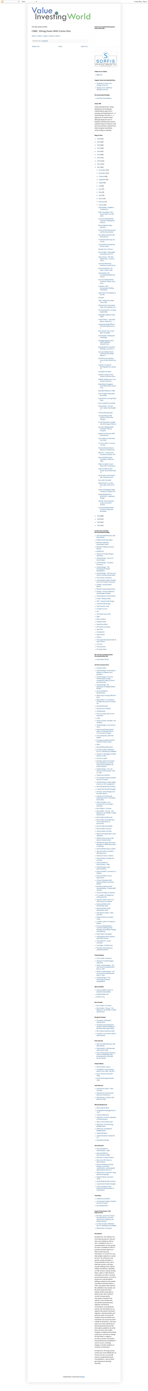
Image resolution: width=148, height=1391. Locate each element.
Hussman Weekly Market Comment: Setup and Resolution (105, 509)
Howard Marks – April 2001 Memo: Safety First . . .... (106, 320)
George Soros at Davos (105, 249)
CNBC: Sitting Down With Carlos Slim (106, 301)
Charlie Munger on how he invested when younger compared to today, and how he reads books (106, 679)
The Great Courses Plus (104, 614)
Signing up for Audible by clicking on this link (104, 89)
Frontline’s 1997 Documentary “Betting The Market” (106, 288)
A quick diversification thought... (106, 789)
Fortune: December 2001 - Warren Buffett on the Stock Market (105, 882)
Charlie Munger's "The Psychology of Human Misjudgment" (103, 979)
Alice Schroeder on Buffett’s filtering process (105, 852)
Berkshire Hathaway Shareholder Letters (103, 543)
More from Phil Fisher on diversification (104, 1161)
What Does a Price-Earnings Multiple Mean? (105, 1125)
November (102, 173)
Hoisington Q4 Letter (104, 372)
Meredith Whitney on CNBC (106, 391)
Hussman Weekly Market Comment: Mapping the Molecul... (106, 220)
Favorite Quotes (101, 668)
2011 (98, 167)
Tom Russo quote (102, 758)
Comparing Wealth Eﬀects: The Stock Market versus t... (106, 326)
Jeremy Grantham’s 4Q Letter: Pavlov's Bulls (105, 269)
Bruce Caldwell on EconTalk (106, 403)
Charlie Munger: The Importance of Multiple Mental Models (106, 686)
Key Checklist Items (102, 706)
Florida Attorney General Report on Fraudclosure (106, 449)
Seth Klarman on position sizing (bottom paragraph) (106, 1173)
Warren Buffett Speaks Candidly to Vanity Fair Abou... (106, 459)
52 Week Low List (102, 609)
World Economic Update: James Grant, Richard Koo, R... (107, 360)
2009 (98, 519)
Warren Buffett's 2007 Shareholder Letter (103, 905)
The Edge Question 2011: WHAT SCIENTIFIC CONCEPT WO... (106, 342)
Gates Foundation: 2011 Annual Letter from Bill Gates (106, 214)
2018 (98, 145)
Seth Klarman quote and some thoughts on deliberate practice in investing (106, 844)
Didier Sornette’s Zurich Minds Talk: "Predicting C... (107, 465)
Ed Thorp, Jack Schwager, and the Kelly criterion (106, 792)
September (102, 179)
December (102, 170)
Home (60, 46)
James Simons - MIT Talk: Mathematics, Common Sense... (106, 259)
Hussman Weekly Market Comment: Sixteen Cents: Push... (106, 281)
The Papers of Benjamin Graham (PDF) (104, 1021)
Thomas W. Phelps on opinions (106, 893)
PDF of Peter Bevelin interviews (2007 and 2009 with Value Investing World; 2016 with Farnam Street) (106, 1055)
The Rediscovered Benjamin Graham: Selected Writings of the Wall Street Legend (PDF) (106, 1026)
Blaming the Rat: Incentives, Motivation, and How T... (106, 348)
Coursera (99, 644)
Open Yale (100, 629)
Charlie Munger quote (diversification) (103, 868)
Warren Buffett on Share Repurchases (104, 877)
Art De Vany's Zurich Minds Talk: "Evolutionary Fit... (106, 476)
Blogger (82, 1377)
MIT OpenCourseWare (103, 627)
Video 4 (51, 36)
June (100, 189)
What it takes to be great (104, 934)
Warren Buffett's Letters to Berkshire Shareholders (105, 991)
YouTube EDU (101, 632)
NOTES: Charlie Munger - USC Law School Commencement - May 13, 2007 (106, 973)
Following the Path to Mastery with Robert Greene (106, 937)
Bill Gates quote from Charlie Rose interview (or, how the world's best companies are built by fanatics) (105, 763)
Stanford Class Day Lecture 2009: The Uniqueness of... (107, 306)
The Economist (101, 647)
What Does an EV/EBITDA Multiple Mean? (104, 1129)
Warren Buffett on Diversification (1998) (103, 1154)
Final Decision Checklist (104, 708)
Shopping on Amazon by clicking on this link (104, 84)
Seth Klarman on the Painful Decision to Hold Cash (105, 1094)
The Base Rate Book (103, 1115)
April (100, 195)
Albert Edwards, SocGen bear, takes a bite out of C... (106, 485)
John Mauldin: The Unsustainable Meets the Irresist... (106, 275)
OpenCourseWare (102, 624)
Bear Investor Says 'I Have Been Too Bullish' (106, 332)
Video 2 (40, 36)
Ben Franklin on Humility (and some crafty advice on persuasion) (105, 821)
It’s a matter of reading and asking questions (105, 896)
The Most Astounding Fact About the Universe (105, 949)
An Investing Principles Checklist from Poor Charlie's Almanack (106, 581)
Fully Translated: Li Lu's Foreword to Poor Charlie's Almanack (105, 804)
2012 (98, 164)
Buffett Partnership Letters (105, 540)
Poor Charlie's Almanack (104, 578)
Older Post (84, 46)
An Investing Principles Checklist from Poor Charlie (106, 778)
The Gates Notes (102, 649)
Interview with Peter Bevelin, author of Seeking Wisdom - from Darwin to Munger (105, 731)
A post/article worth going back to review (106, 245)
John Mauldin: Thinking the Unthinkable (106, 336)
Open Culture (101, 634)
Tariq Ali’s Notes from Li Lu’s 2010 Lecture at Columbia (105, 900)
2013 (98, 161)
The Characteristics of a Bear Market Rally (107, 311)
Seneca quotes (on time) (104, 831)
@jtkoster (99, 75)
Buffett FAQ (100, 551)
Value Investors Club (103, 606)
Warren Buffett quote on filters (106, 849)
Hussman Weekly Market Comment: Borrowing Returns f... (106, 354)
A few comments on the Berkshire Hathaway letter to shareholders (105, 1188)
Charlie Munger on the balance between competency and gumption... (106, 672)
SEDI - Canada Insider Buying (105, 601)
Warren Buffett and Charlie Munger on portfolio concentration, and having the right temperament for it (106, 1167)
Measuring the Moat (103, 1108)
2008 (98, 522)
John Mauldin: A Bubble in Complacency (106, 208)
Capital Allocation (102, 1133)
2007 (98, 525)
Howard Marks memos (104, 1067)
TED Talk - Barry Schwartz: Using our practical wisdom (106, 503)
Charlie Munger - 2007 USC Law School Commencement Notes (106, 574)
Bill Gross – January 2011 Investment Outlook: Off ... (107, 453)
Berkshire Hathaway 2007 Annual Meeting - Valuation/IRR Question (106, 888)
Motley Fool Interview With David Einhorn (106, 434)
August (101, 183)
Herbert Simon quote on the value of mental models (105, 839)
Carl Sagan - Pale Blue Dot (105, 945)
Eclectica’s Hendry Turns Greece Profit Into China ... (107, 375)
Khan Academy (101, 619)
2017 (98, 148)
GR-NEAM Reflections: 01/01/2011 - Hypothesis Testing (106, 496)
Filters (98, 744)
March (101, 199)
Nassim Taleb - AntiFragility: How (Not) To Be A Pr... (106, 253)
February (102, 202)
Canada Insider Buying (103, 604)
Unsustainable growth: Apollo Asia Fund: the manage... (105, 417)
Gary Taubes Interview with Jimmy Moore (106, 236)
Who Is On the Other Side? (105, 1122)
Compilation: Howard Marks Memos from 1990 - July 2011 (106, 1070)
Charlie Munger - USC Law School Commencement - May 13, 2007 (106, 771)
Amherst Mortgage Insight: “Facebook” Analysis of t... (107, 490)
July (100, 186)
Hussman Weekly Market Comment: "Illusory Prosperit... (105, 429)
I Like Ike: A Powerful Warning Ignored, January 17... (107, 367)
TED (98, 611)
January (101, 205)
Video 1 (34, 36)
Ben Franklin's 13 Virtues (104, 808)
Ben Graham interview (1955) (105, 1031)
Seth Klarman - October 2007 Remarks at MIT (105, 1098)
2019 (98, 142)
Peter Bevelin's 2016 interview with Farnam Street (106, 1049)
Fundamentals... (101, 711)
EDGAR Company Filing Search (106, 589)
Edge (98, 616)
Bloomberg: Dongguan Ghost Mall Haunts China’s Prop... (107, 386)
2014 (98, 158)
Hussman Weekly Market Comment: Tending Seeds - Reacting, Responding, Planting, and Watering (106, 928)
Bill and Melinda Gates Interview (105, 226)
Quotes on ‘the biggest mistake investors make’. (106, 755)
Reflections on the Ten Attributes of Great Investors (106, 1118)
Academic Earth (101, 622)
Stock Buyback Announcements (106, 596)
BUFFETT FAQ (101, 997)
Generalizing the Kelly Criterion (106, 786)
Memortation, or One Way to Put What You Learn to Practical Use (106, 701)
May (100, 192)
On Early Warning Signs (105, 413)
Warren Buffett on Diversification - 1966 (103, 863)
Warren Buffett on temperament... (102, 692)
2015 (98, 154)
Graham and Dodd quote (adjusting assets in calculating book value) (106, 798)
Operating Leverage (103, 1140)
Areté (98, 718)
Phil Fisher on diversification (105, 1157)
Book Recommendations (104, 98)
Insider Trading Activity (104, 598)
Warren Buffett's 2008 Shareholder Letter (103, 909)
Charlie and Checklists (103, 775)
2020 (98, 139)
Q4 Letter (101, 298)
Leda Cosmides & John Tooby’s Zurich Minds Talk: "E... (107, 470)
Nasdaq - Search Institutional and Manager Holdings (105, 592)
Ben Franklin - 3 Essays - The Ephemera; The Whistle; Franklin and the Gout (106, 813)
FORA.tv (99, 637)
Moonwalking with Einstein (105, 747)
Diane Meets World (102, 659)
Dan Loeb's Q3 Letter (104, 480)
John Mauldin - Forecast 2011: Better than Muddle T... (107, 408)
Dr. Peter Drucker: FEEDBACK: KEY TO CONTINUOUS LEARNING (106, 750)
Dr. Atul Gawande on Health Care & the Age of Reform (107, 423)
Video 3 (46, 36)
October (101, 176)
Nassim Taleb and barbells (104, 826)
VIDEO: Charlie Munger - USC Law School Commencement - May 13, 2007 (106, 967)
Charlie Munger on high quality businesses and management (106, 783)
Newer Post (35, 46)
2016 (98, 151)
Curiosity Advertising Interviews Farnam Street (106, 264)
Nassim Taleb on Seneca (104, 829)
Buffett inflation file (103, 994)
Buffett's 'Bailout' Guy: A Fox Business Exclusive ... (107, 380)
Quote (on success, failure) (105, 856)
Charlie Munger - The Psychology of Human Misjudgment (103, 569)
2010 (98, 516)
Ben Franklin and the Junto (105, 817)
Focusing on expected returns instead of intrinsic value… (106, 741)
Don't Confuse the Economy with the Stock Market (106, 231)
